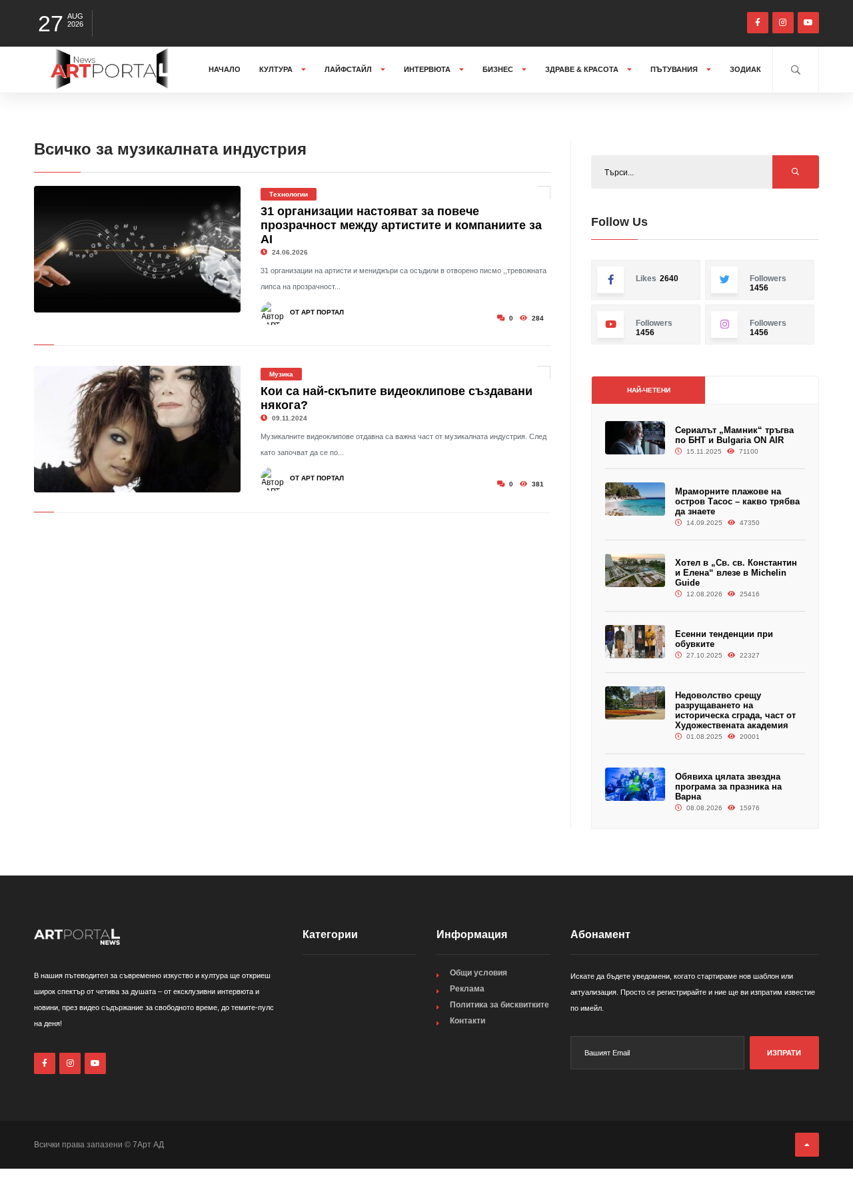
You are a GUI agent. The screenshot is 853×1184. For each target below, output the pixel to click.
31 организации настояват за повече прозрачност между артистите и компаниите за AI (401, 225)
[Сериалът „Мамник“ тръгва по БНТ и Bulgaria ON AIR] (635, 438)
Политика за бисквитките (499, 1004)
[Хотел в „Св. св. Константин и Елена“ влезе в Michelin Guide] (635, 571)
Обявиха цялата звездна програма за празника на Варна (728, 787)
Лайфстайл (349, 69)
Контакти (467, 1020)
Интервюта (428, 69)
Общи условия (478, 972)
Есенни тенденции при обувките (724, 639)
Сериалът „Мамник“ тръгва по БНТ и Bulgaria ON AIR (734, 435)
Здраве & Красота (582, 69)
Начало (225, 69)
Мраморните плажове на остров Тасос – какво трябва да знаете (737, 501)
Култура (277, 69)
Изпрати (784, 1053)
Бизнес (498, 69)
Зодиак (745, 69)
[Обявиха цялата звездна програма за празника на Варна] (635, 785)
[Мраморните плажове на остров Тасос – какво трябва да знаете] (635, 499)
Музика (281, 374)
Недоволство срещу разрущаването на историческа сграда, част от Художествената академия (735, 710)
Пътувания (675, 69)
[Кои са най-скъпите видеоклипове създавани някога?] (137, 429)
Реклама (467, 988)
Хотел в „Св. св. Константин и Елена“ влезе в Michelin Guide (736, 573)
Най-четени (648, 390)
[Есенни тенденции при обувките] (635, 642)
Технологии (288, 194)
